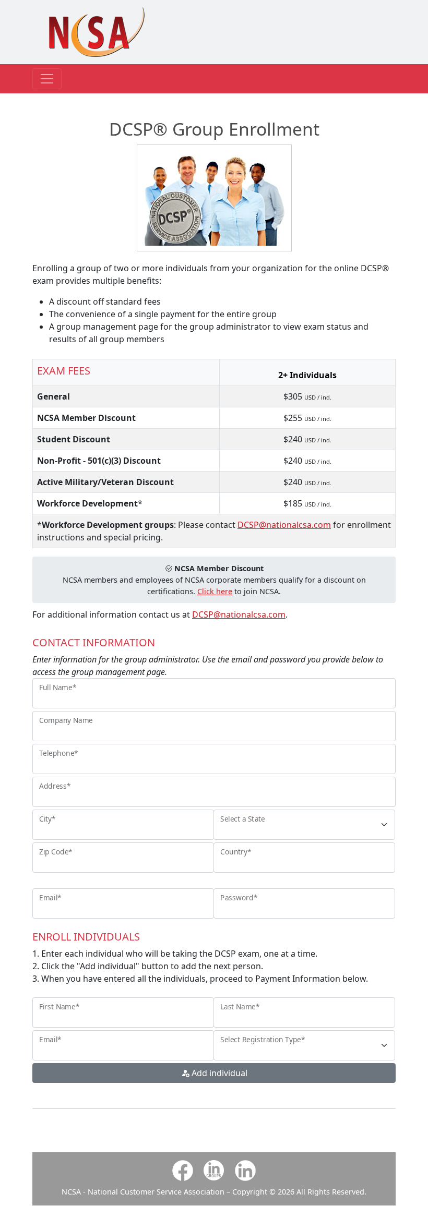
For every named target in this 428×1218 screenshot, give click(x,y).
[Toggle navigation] (47, 78)
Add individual (218, 1073)
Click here (214, 591)
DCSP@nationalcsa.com (284, 524)
